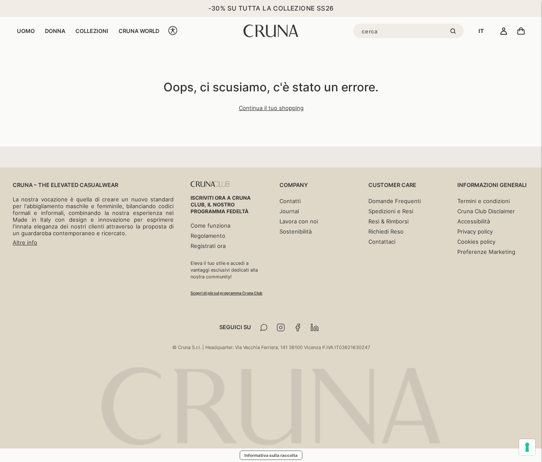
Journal (289, 211)
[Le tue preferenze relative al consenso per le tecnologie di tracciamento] (527, 447)
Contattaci (381, 241)
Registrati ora (208, 245)
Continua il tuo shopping (271, 107)
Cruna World (139, 31)
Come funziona (210, 225)
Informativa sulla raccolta (271, 455)
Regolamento (208, 235)
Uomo (26, 31)
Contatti (290, 201)
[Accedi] (504, 31)
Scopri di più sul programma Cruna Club (227, 293)
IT (481, 31)
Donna (55, 31)
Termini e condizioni (483, 201)
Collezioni (91, 31)
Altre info (25, 242)
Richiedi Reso (386, 231)
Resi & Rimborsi (388, 221)
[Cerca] (454, 31)
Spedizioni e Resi (390, 211)
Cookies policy (476, 241)
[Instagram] (280, 327)
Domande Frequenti (394, 201)
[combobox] (481, 30)
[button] (173, 31)
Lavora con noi (298, 221)
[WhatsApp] (263, 327)
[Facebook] (297, 327)
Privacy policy (475, 231)
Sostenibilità (295, 231)
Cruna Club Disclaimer (486, 211)
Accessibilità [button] (473, 221)
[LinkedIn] (314, 327)
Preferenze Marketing (486, 251)
